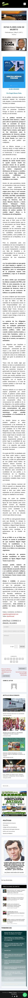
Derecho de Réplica (7, 833)
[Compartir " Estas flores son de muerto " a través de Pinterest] (16, 658)
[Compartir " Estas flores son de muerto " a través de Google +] (11, 658)
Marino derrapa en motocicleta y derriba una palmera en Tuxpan (15, 898)
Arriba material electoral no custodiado (13, 713)
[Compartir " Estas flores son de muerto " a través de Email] (14, 661)
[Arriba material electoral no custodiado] (14, 705)
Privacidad (5, 825)
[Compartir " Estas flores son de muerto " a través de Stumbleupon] (11, 661)
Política (14, 34)
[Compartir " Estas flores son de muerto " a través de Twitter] (8, 658)
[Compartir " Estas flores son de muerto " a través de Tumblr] (14, 658)
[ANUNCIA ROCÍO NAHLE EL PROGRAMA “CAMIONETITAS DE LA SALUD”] (14, 724)
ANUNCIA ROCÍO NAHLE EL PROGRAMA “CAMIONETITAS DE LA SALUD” (13, 733)
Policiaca (15, 900)
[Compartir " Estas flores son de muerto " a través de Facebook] (5, 658)
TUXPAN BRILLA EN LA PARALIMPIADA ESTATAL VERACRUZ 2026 (15, 913)
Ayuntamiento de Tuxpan (18, 894)
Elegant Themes (13, 992)
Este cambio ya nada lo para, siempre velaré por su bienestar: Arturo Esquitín (13, 775)
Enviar (22, 646)
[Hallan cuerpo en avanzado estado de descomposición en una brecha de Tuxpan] (4, 920)
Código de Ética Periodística (10, 827)
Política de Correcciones (9, 831)
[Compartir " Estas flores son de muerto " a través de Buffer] (22, 658)
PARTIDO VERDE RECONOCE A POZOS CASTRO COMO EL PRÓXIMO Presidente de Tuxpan (14, 754)
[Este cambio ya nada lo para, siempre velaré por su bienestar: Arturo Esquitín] (14, 766)
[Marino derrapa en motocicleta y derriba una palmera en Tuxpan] (4, 898)
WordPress (14, 994)
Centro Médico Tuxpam (14, 77)
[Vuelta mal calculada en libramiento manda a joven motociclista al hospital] (4, 905)
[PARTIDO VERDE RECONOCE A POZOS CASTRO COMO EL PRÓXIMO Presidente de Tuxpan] (14, 744)
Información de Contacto (9, 823)
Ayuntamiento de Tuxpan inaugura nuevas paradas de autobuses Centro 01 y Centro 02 (16, 891)
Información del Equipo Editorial (11, 829)
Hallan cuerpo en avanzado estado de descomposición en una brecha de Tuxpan (16, 921)
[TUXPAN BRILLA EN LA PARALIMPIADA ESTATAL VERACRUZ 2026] (4, 913)
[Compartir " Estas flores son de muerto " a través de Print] (16, 661)
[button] (25, 995)
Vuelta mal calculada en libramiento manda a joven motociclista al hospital (14, 905)
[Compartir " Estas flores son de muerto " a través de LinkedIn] (19, 658)
